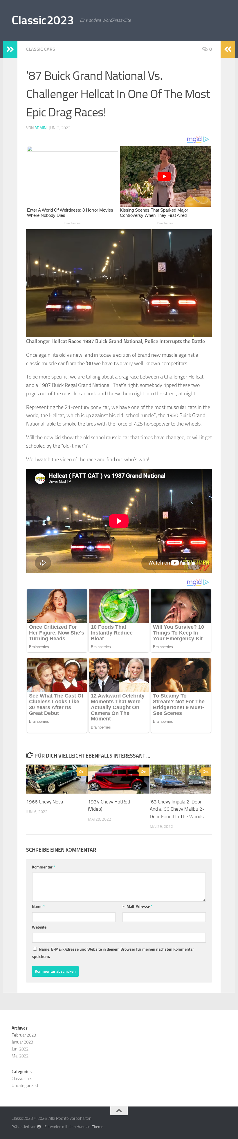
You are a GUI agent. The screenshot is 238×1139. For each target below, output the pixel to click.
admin (40, 127)
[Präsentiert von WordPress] (39, 1127)
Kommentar (43, 867)
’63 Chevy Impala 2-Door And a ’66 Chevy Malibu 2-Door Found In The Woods (177, 809)
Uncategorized (25, 1085)
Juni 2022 (20, 1049)
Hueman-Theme (90, 1126)
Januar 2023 (22, 1042)
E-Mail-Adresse (137, 906)
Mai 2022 (20, 1056)
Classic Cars (40, 49)
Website (39, 927)
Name (38, 906)
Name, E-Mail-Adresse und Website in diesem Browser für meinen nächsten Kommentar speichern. (113, 953)
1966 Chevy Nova (44, 802)
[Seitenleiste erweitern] (10, 49)
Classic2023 (43, 20)
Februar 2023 (24, 1035)
